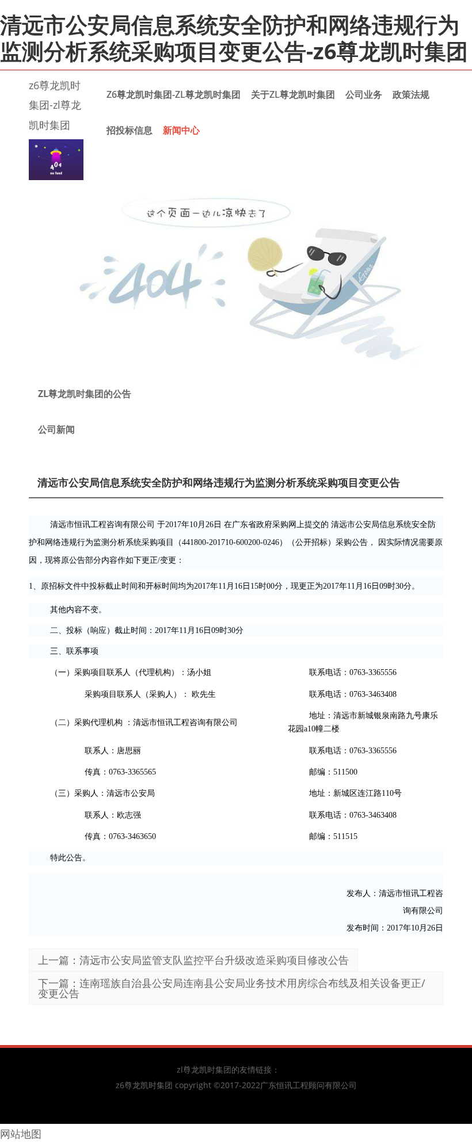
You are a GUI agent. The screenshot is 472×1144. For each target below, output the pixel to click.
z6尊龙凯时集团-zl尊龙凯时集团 (55, 104)
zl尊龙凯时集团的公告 (84, 393)
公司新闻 (56, 429)
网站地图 (20, 1134)
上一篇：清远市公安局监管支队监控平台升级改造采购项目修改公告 (193, 960)
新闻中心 (181, 130)
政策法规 (411, 94)
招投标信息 (129, 130)
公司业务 (363, 94)
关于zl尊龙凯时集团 (293, 94)
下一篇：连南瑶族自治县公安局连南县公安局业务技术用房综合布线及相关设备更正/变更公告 (231, 988)
